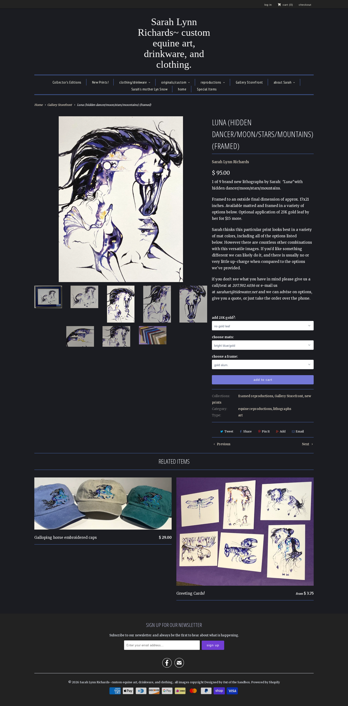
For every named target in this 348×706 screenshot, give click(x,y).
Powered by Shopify (265, 682)
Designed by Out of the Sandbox (227, 682)
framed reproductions (255, 396)
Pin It (266, 431)
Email (300, 431)
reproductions (211, 82)
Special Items (207, 89)
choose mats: (223, 337)
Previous (223, 444)
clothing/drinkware (133, 82)
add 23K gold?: (224, 318)
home (182, 89)
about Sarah (283, 82)
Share (247, 431)
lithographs (282, 409)
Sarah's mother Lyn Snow (149, 89)
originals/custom (173, 82)
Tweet (228, 431)
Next (306, 444)
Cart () (287, 4)
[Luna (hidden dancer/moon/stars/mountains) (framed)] (120, 199)
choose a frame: (225, 357)
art (240, 415)
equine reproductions (255, 409)
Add (283, 431)
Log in (268, 4)
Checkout (305, 4)
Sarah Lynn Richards (230, 162)
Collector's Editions (67, 82)
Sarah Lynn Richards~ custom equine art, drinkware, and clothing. (174, 43)
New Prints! (100, 82)
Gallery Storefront (249, 82)
